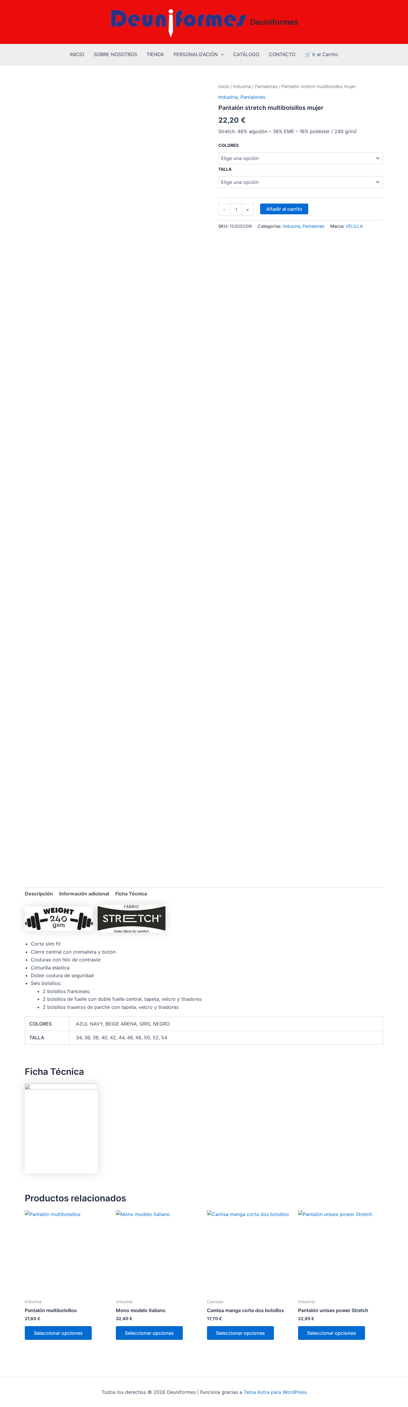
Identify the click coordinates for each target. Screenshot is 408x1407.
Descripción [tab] (39, 894)
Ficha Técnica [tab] (131, 894)
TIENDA (155, 54)
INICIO (77, 54)
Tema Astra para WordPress (275, 1392)
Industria (242, 86)
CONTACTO (282, 54)
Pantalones (266, 86)
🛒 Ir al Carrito (321, 54)
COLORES (228, 145)
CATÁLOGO (246, 54)
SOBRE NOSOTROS (115, 54)
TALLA (224, 169)
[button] (221, 54)
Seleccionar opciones (58, 1333)
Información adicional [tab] (84, 894)
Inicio (223, 86)
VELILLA (354, 226)
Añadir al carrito (284, 209)
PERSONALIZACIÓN (196, 54)
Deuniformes (274, 22)
